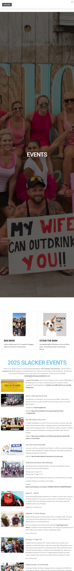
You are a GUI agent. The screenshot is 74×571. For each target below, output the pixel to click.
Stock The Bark (48, 340)
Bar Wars (9, 340)
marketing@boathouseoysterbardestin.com (37, 376)
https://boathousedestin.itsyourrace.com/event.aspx (47, 456)
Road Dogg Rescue (40, 407)
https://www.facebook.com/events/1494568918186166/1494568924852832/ (48, 487)
